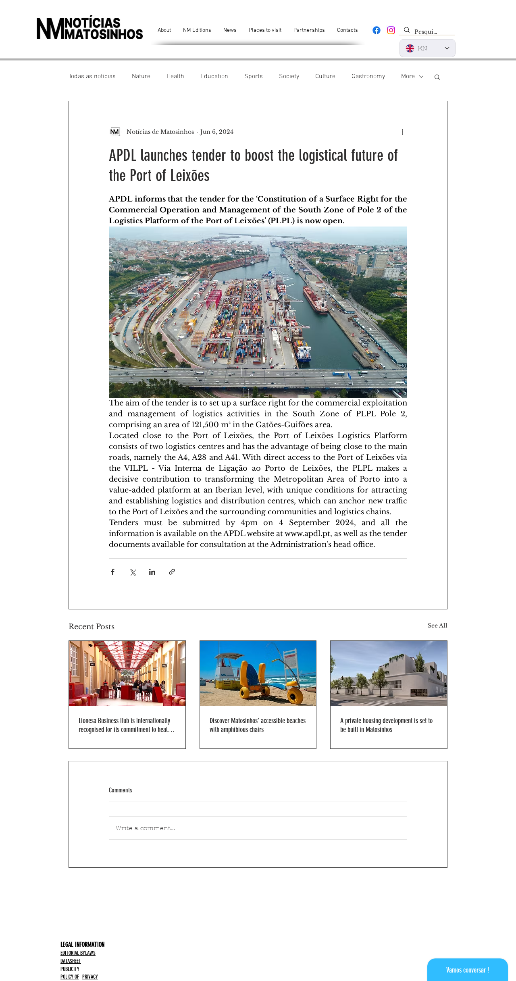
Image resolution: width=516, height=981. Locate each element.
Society (289, 77)
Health (175, 77)
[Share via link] (172, 572)
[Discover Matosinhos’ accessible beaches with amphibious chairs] (258, 673)
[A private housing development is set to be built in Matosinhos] (389, 673)
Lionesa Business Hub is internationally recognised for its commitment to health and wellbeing (125, 725)
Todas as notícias (92, 77)
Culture (325, 77)
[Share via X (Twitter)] (132, 572)
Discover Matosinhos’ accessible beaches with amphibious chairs (258, 725)
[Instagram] (391, 30)
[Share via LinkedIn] (152, 572)
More (408, 77)
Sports (253, 77)
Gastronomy (368, 77)
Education (214, 77)
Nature (141, 77)
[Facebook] (376, 30)
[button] (437, 76)
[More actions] (402, 132)
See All (437, 625)
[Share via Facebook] (113, 572)
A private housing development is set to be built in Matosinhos (386, 725)
